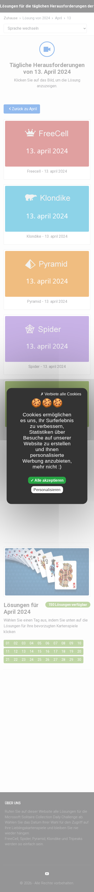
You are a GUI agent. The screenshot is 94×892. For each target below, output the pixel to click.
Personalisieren (47, 489)
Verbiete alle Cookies (62, 394)
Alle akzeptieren (49, 480)
